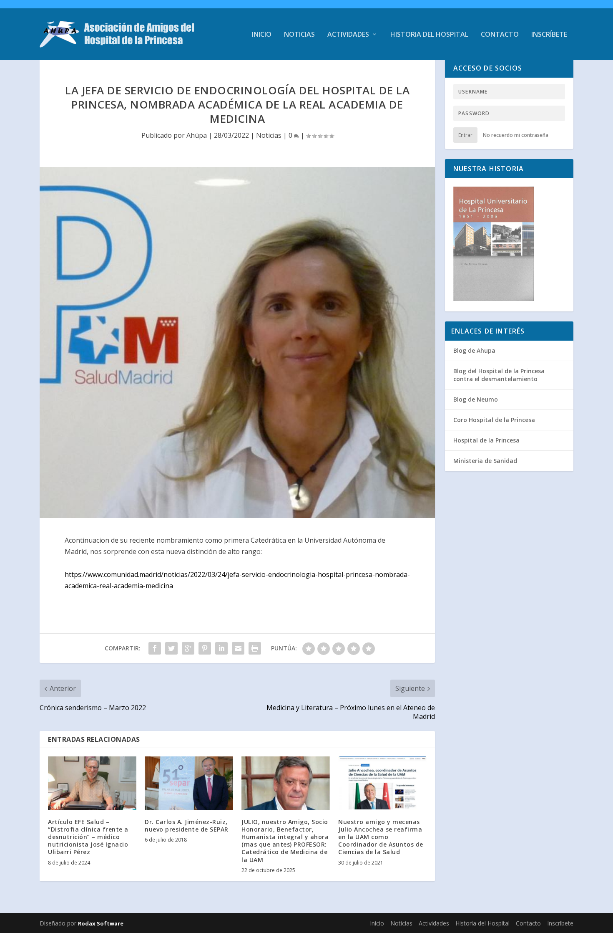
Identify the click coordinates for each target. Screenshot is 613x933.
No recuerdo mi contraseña (515, 135)
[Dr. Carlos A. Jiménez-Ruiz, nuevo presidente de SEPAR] (189, 782)
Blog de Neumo (475, 399)
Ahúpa (196, 135)
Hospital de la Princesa (486, 440)
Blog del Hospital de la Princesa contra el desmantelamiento (499, 374)
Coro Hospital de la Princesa (494, 420)
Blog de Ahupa (474, 350)
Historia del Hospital (429, 35)
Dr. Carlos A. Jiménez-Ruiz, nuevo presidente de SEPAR (187, 825)
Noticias (299, 35)
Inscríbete (549, 35)
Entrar (465, 135)
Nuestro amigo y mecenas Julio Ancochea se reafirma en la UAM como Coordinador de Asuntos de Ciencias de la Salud (380, 837)
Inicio (261, 35)
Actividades (348, 35)
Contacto (500, 35)
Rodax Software (100, 923)
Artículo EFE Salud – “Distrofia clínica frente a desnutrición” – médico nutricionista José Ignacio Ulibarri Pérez (88, 837)
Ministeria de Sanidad (485, 461)
